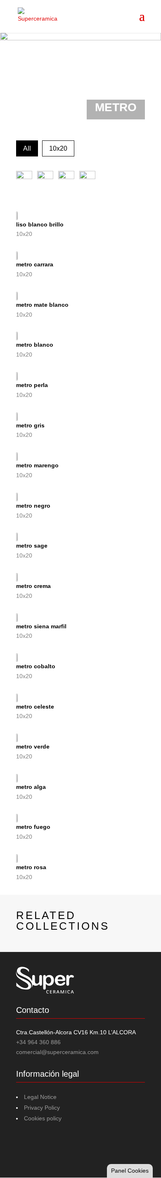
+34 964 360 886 (38, 1042)
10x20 (58, 148)
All (27, 148)
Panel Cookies (130, 1170)
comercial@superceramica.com (57, 1052)
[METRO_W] (80, 78)
